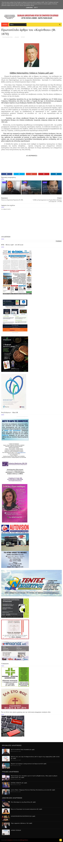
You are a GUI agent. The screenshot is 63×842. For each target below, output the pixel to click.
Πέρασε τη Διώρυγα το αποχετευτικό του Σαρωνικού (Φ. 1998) (31, 189)
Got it (36, 7)
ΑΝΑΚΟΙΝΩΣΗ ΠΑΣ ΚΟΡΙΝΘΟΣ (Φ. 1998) (23, 816)
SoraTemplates (9, 840)
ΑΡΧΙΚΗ (4, 24)
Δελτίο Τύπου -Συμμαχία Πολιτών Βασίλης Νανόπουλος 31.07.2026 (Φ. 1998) (33, 790)
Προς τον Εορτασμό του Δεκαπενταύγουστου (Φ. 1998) (26, 809)
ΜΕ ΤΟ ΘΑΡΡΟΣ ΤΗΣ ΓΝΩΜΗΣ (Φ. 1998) (8, 190)
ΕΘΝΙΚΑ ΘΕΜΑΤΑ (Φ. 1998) (19, 783)
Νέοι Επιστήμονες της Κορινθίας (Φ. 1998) (23, 802)
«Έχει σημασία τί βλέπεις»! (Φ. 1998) (21, 823)
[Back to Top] (60, 840)
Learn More (29, 7)
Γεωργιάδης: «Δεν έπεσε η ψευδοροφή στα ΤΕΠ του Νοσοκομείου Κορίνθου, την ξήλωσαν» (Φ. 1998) (51, 188)
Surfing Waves (25, 416)
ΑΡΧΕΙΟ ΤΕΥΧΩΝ (16, 830)
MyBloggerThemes (24, 840)
